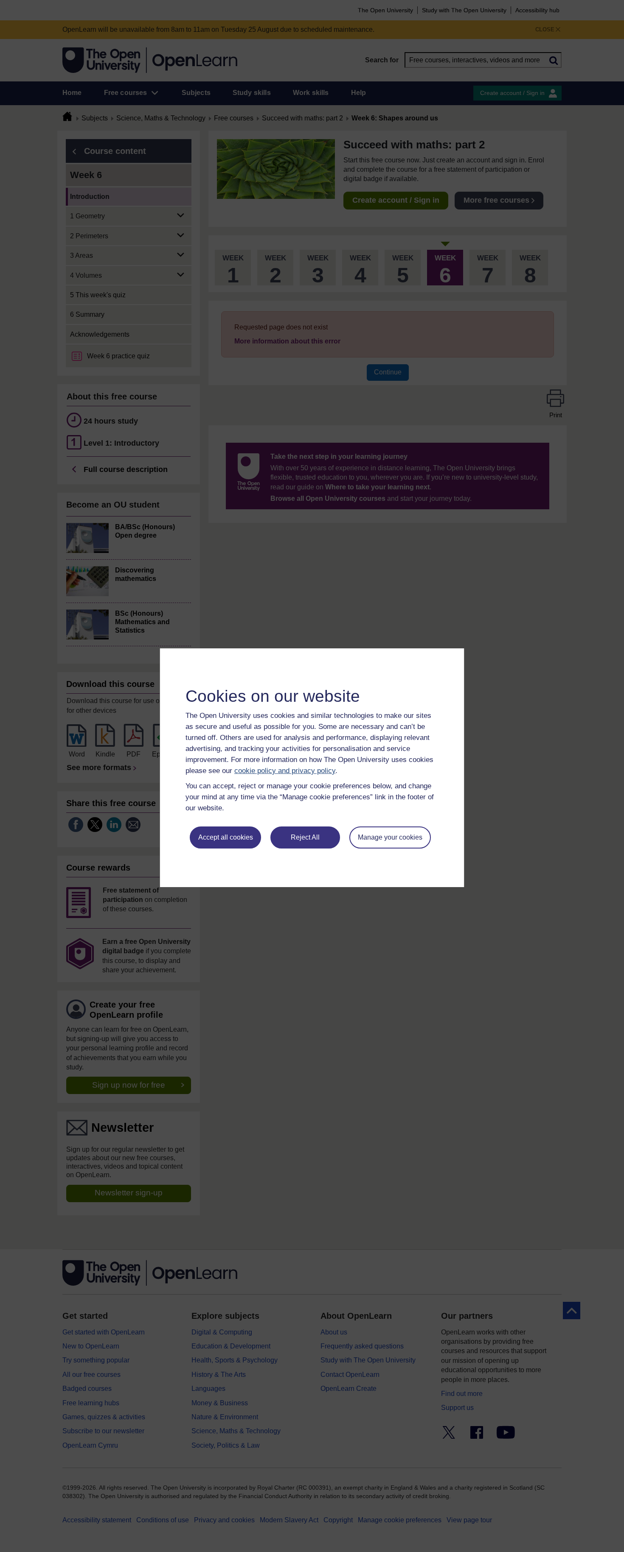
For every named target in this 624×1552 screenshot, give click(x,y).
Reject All (305, 837)
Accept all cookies (225, 837)
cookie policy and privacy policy (284, 771)
